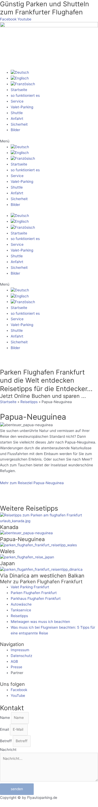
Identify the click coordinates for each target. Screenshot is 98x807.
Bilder (15, 130)
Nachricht (8, 749)
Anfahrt (17, 118)
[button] (49, 141)
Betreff (6, 741)
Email (5, 729)
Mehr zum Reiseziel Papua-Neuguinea (32, 483)
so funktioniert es (25, 95)
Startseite (19, 90)
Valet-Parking (22, 107)
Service (17, 101)
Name (5, 717)
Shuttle (17, 113)
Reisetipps (29, 402)
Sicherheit (19, 124)
